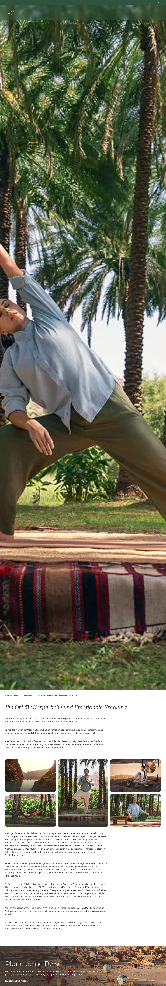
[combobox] (153, 2)
